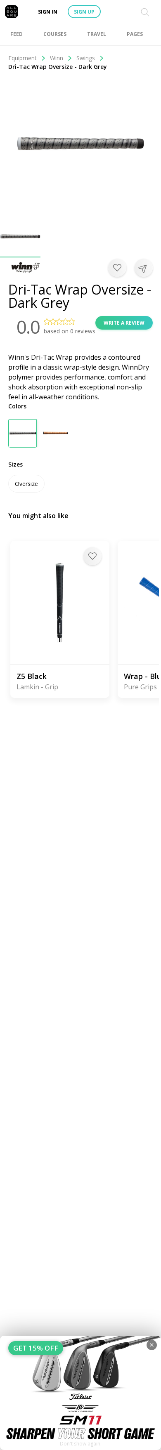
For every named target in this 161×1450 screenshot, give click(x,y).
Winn (56, 58)
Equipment (22, 58)
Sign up (84, 11)
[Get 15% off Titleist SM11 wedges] (80, 1393)
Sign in (47, 11)
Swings (85, 58)
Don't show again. (81, 1443)
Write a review (124, 322)
